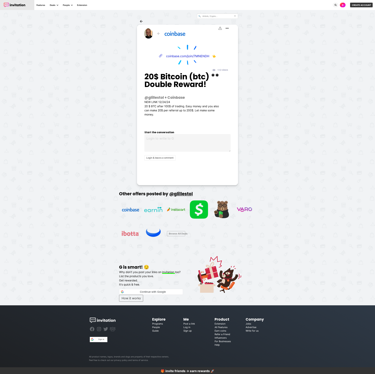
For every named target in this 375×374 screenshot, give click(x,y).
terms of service (140, 360)
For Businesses (223, 341)
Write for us (252, 330)
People (66, 5)
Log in (186, 327)
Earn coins (220, 330)
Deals (52, 5)
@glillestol (154, 97)
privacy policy (121, 360)
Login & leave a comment (160, 157)
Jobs (248, 323)
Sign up (187, 330)
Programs (157, 323)
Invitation (168, 272)
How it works (131, 298)
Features (40, 5)
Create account (361, 5)
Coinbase (176, 97)
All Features (221, 327)
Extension (82, 5)
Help (217, 344)
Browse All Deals (177, 233)
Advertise (251, 327)
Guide (155, 330)
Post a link (189, 323)
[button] (151, 292)
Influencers (221, 337)
